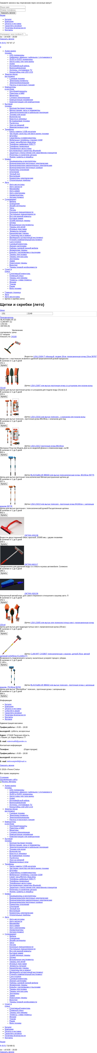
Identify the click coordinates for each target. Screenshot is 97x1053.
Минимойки (14, 189)
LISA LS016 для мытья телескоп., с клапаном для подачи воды (58, 417)
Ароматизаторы (16, 195)
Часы (11, 208)
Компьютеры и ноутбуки (10, 88)
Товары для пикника (18, 278)
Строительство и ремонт (20, 235)
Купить (4, 365)
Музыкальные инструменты (21, 225)
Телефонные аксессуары (20, 148)
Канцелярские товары (19, 233)
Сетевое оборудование (19, 98)
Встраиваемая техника (19, 121)
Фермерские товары (18, 250)
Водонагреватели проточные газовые (26, 168)
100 (15, 337)
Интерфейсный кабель (19, 66)
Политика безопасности (15, 28)
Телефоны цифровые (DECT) (22, 144)
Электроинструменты (18, 81)
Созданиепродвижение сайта (8, 778)
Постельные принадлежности (22, 214)
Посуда (12, 210)
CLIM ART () (6, 322)
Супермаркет (10, 199)
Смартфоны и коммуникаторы (22, 138)
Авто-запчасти (15, 187)
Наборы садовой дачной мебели (23, 248)
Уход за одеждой (16, 125)
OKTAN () (5, 326)
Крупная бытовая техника (20, 108)
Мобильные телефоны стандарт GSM (25, 140)
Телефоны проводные (19, 146)
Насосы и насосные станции (22, 85)
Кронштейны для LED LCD (21, 72)
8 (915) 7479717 (16, 749)
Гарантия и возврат (13, 26)
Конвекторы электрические (21, 178)
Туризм (12, 284)
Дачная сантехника (17, 246)
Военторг (13, 265)
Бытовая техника (9, 105)
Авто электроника (17, 193)
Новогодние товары (18, 263)
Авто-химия (14, 191)
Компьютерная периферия (21, 100)
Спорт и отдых (8, 270)
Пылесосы (14, 123)
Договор (8, 719)
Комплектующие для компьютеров (24, 102)
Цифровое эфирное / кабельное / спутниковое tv (30, 57)
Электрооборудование (19, 83)
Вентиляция (14, 176)
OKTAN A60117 (31, 564)
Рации (12, 286)
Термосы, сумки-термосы (20, 280)
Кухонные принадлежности (21, 212)
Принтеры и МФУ (16, 93)
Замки (12, 261)
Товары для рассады (18, 257)
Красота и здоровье (18, 119)
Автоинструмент (16, 197)
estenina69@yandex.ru (17, 741)
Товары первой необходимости (23, 267)
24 (12, 337)
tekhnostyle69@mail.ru (16, 761)
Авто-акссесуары (17, 185)
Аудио (12, 64)
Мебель (12, 201)
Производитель (6, 318)
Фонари (12, 282)
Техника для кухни (17, 115)
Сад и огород (15, 242)
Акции (2, 15)
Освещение (14, 204)
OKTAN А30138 (31, 535)
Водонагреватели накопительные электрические (30, 165)
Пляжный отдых (16, 276)
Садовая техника (17, 79)
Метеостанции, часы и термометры (24, 110)
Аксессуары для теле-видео (21, 62)
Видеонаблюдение (17, 68)
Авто (7, 182)
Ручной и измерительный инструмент (25, 240)
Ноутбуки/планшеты (18, 91)
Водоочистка (15, 117)
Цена (2, 310)
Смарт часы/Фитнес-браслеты (22, 142)
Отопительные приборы (20, 180)
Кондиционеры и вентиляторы (22, 161)
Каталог (8, 19)
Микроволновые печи (18, 127)
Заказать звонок (8, 13)
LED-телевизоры (16, 55)
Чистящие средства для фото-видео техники (29, 134)
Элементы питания (17, 231)
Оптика (12, 223)
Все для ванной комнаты (20, 216)
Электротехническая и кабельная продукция (28, 112)
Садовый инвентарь (18, 244)
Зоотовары (14, 259)
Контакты (9, 30)
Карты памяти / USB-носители (22, 132)
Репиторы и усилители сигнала (23, 155)
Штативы (13, 136)
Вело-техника (15, 288)
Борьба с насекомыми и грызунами (24, 252)
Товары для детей (17, 227)
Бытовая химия (16, 218)
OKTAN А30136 (31, 594)
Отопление (14, 172)
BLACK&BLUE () (8, 320)
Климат (8, 159)
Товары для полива (18, 255)
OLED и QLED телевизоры (21, 59)
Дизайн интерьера (17, 206)
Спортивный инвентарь (19, 274)
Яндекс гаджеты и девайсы (21, 157)
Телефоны (9, 129)
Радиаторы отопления (19, 170)
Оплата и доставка (13, 24)
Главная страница (13, 292)
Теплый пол (14, 174)
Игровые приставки (18, 229)
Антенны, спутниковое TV (20, 70)
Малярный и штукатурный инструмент (26, 238)
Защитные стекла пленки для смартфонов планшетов (33, 153)
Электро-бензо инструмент (11, 75)
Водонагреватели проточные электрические (28, 163)
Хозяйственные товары (19, 221)
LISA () (3, 324)
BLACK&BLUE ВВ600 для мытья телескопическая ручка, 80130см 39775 (62, 475)
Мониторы (14, 95)
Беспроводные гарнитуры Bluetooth (25, 151)
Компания (9, 21)
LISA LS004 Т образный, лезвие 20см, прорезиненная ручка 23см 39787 (65, 357)
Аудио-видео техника (10, 52)
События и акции (12, 711)
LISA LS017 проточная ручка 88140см (47, 446)
